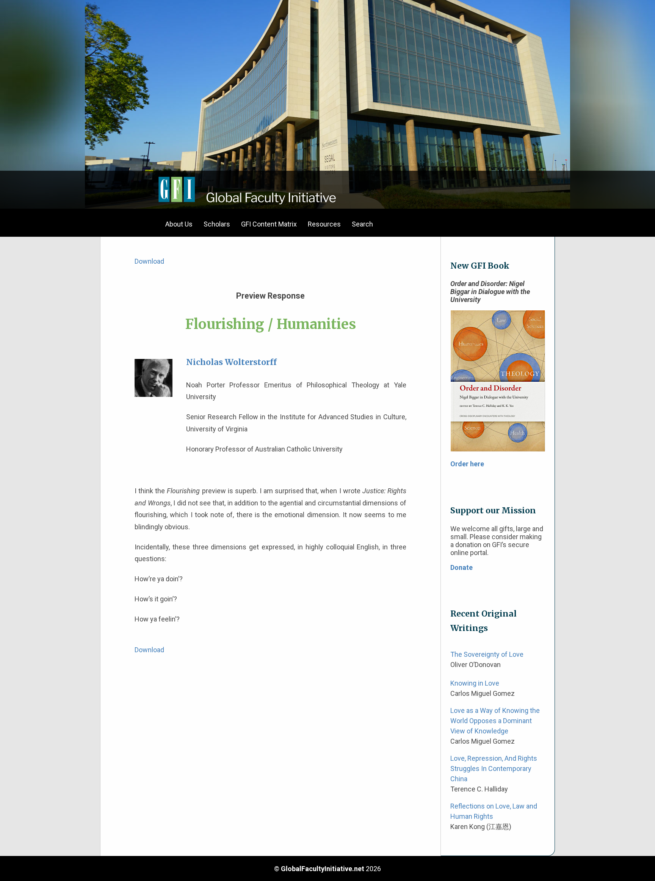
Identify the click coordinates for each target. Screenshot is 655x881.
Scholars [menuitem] (217, 224)
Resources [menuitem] (324, 224)
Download (149, 261)
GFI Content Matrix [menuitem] (269, 224)
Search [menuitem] (362, 224)
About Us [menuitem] (179, 224)
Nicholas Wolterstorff (231, 362)
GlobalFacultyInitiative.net (322, 869)
